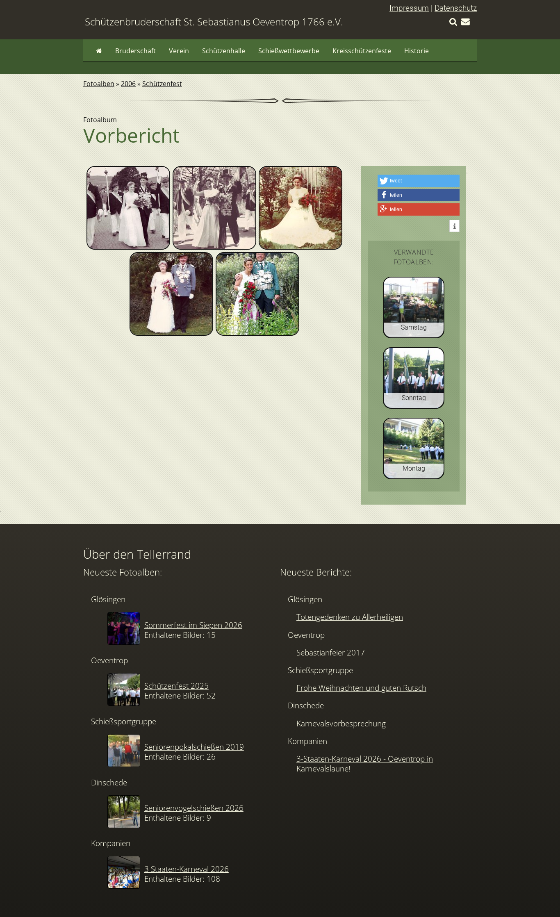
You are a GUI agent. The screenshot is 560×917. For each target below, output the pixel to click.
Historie (416, 50)
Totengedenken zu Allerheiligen (349, 616)
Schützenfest (162, 83)
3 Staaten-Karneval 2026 (186, 868)
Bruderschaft (135, 50)
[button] (419, 181)
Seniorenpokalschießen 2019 (194, 746)
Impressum (409, 8)
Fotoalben (98, 83)
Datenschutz (456, 8)
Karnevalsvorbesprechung (341, 723)
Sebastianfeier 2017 (330, 652)
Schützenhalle (223, 50)
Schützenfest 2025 (176, 685)
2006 (128, 83)
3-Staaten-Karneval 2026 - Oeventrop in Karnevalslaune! (364, 763)
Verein (179, 50)
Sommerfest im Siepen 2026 (193, 624)
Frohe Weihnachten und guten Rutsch (361, 687)
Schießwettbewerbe (288, 50)
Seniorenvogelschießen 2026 (194, 807)
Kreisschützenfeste (361, 50)
